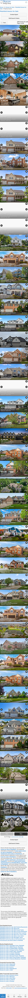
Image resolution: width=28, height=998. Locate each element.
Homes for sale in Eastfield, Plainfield (10, 954)
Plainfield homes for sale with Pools (9, 928)
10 (22, 836)
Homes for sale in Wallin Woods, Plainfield (11, 947)
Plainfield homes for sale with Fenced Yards (12, 930)
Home (1, 7)
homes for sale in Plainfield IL (9, 849)
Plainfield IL (4, 867)
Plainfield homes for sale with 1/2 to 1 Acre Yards (13, 934)
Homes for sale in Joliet (6, 970)
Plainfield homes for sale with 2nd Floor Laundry (13, 933)
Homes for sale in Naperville (7, 964)
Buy (8, 996)
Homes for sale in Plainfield (7, 965)
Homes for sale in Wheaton (7, 976)
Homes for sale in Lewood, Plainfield (10, 953)
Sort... (4, 22)
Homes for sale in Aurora (6, 967)
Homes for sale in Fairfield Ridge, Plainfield (11, 948)
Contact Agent (14, 14)
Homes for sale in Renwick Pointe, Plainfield (12, 956)
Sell (14, 996)
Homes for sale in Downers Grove (9, 975)
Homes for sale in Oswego (7, 981)
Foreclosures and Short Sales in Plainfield (11, 940)
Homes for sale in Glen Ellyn (7, 978)
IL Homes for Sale (9, 7)
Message (20, 996)
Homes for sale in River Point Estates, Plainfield (13, 957)
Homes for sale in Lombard (7, 979)
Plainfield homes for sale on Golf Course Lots (12, 938)
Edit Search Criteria (14, 18)
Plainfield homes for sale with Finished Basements (13, 927)
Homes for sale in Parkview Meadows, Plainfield (13, 959)
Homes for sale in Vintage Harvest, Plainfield (12, 950)
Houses (3, 996)
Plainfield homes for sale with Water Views (11, 937)
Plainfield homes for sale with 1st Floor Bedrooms (13, 931)
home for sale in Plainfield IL (8, 856)
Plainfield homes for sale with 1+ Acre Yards (12, 936)
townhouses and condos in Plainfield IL (11, 853)
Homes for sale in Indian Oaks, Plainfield (11, 951)
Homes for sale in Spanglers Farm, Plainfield (12, 945)
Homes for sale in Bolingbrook (8, 968)
